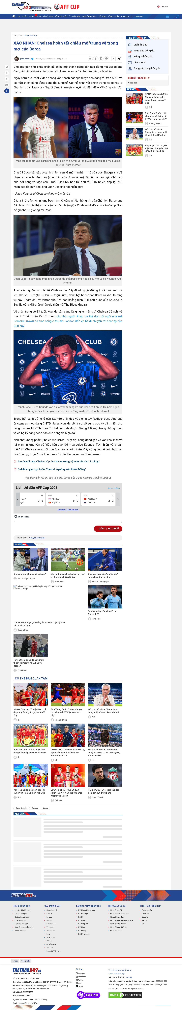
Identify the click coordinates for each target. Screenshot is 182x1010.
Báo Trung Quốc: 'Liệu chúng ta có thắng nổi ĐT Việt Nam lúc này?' (66, 712)
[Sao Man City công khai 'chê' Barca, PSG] (105, 596)
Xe (132, 16)
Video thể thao (20, 931)
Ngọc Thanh (97, 797)
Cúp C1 (49, 914)
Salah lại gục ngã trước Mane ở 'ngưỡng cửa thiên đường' (52, 469)
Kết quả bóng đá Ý (117, 917)
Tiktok (80, 987)
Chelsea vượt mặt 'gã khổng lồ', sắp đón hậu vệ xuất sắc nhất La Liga (39, 624)
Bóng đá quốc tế (62, 16)
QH (18, 720)
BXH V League (84, 934)
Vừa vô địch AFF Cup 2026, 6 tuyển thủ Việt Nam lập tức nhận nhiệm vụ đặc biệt (66, 793)
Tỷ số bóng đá (20, 920)
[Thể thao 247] (31, 6)
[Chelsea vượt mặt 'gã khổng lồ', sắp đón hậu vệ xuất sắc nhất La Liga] (39, 602)
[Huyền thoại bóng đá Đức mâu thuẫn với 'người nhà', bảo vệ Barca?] (31, 645)
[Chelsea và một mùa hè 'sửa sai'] (31, 559)
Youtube (81, 974)
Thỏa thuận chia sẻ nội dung (119, 970)
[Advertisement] (91, 25)
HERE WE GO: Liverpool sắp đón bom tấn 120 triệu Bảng (103, 791)
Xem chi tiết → (114, 488)
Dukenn (58, 800)
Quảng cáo (164, 7)
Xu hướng (139, 16)
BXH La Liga (83, 914)
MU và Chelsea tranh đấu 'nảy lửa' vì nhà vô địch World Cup (67, 575)
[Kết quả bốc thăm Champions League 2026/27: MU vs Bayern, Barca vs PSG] (105, 735)
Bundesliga (50, 924)
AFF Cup (49, 948)
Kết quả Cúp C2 (116, 931)
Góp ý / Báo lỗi (108, 528)
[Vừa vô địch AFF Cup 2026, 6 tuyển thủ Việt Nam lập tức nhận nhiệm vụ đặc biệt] (68, 775)
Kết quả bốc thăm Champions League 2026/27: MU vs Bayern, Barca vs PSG (104, 752)
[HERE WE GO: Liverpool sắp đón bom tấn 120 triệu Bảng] (105, 775)
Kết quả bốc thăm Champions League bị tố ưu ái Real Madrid (103, 711)
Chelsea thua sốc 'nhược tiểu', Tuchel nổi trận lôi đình (103, 575)
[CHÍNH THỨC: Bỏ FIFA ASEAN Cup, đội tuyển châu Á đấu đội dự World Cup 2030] (68, 735)
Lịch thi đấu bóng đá (22, 910)
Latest (15, 961)
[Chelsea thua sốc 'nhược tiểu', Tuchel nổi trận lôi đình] (105, 559)
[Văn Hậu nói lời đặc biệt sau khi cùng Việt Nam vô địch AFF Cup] (31, 775)
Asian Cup (50, 937)
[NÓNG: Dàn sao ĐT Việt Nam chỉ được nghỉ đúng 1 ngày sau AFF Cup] (31, 694)
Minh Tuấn (60, 581)
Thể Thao (102, 16)
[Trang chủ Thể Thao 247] (13, 16)
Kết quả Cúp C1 (116, 910)
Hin (93, 760)
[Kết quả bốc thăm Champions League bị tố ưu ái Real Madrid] (105, 694)
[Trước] (18, 499)
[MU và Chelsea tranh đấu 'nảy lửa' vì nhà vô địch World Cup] (68, 559)
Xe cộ (144, 920)
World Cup (50, 931)
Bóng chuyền (113, 16)
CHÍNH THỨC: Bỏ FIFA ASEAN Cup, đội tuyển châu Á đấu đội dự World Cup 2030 (68, 752)
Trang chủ (18, 35)
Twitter (81, 980)
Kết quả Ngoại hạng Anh (119, 914)
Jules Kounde (21, 808)
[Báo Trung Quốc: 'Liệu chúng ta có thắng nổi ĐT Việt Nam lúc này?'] (68, 694)
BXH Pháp (82, 931)
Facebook (82, 977)
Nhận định (76, 16)
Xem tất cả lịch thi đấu (67, 509)
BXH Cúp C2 (83, 924)
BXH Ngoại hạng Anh (86, 910)
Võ (143, 924)
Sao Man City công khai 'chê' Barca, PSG (102, 613)
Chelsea (35, 808)
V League (50, 927)
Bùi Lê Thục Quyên (26, 578)
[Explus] (68, 519)
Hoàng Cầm (23, 630)
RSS (79, 983)
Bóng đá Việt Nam (45, 16)
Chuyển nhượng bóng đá (24, 927)
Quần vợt (145, 914)
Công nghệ (25, 961)
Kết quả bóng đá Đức (118, 924)
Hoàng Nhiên (61, 720)
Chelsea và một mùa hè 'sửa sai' (30, 574)
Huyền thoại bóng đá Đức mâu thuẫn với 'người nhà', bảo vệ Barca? (29, 663)
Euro (48, 934)
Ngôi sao (133, 83)
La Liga (49, 917)
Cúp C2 (49, 941)
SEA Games (51, 944)
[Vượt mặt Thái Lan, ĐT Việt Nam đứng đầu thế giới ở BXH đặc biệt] (31, 735)
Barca (45, 808)
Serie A (49, 920)
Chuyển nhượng (89, 16)
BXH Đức (81, 927)
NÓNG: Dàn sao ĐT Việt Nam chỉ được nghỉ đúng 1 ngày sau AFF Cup (30, 712)
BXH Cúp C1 (83, 920)
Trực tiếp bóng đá (21, 924)
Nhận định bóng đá (22, 917)
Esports (125, 16)
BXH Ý (80, 917)
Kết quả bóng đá (21, 914)
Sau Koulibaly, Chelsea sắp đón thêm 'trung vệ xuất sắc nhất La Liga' (59, 461)
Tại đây (129, 977)
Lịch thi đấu (22, 16)
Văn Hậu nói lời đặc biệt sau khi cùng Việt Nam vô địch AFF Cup (29, 791)
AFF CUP (32, 16)
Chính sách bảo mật (116, 974)
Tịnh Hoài (96, 619)
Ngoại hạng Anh (52, 910)
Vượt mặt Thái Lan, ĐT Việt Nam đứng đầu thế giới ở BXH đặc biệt (30, 751)
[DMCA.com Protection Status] (125, 995)
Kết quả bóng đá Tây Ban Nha (121, 920)
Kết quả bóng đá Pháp (118, 927)
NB (93, 717)
